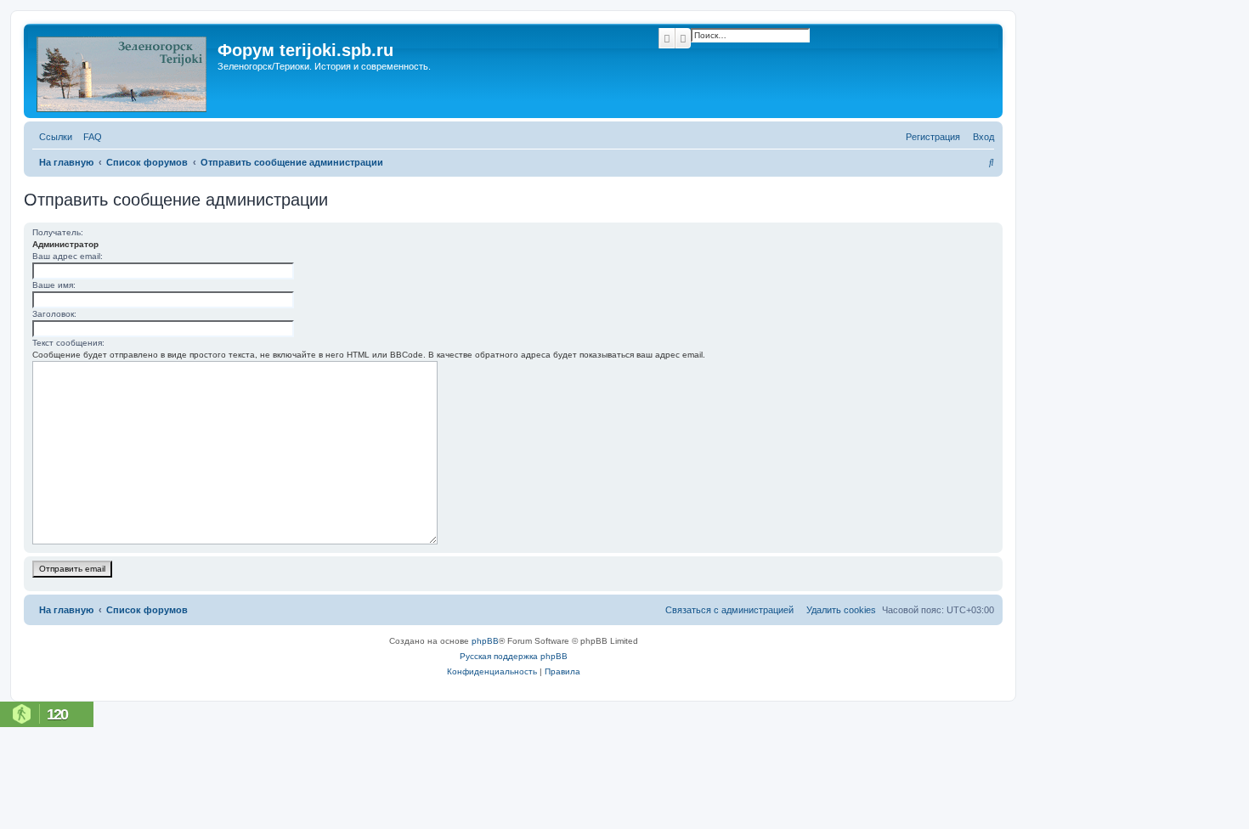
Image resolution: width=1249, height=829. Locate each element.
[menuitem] (89, 137)
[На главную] (123, 71)
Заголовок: (54, 314)
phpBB (485, 641)
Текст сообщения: (68, 342)
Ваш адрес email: (67, 256)
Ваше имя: (54, 285)
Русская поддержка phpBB (514, 656)
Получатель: (57, 232)
